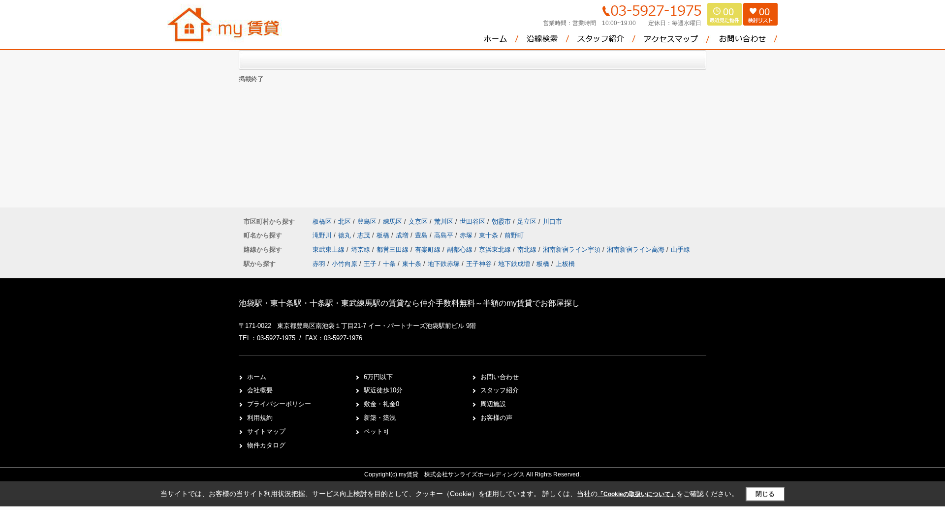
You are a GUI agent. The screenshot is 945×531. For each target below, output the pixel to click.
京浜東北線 (496, 249)
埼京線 (361, 249)
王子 (370, 263)
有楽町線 (428, 249)
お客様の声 (496, 417)
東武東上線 (329, 249)
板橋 (384, 235)
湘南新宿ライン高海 (636, 249)
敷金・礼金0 (381, 404)
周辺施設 (493, 404)
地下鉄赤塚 (444, 263)
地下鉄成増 (514, 263)
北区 (344, 221)
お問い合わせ (499, 377)
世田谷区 (472, 221)
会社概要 (260, 390)
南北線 (527, 249)
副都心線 (460, 249)
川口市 (552, 221)
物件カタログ (266, 445)
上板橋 (565, 263)
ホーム (256, 377)
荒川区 (443, 221)
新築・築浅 (380, 417)
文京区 (418, 221)
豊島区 (367, 221)
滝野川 (323, 235)
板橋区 (322, 221)
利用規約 (260, 417)
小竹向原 (344, 263)
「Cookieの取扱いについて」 (637, 494)
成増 (403, 235)
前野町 (514, 235)
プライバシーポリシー (279, 404)
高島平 (444, 235)
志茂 (364, 235)
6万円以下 (378, 377)
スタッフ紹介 (499, 390)
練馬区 (392, 221)
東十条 (489, 235)
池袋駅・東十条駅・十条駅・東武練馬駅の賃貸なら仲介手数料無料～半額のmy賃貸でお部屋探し (409, 303)
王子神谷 (479, 263)
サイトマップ (266, 431)
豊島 (422, 235)
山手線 (680, 249)
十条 (389, 263)
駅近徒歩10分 (383, 390)
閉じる (765, 494)
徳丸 (345, 235)
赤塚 (467, 235)
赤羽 (319, 263)
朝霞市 (501, 221)
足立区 (526, 221)
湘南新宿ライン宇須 (572, 249)
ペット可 (376, 431)
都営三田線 (393, 249)
